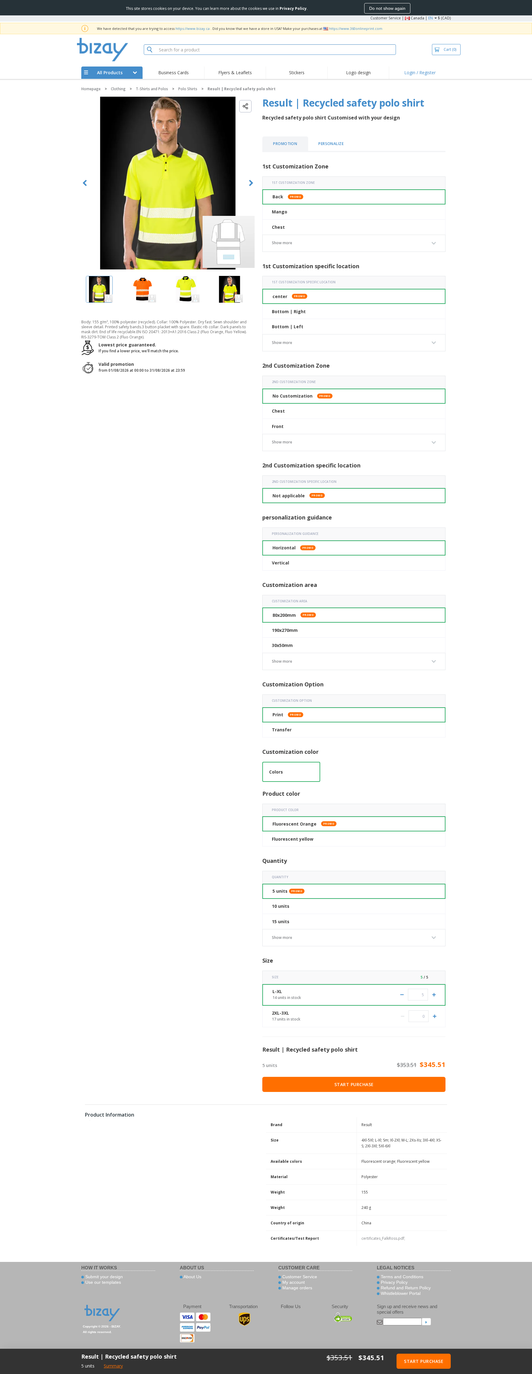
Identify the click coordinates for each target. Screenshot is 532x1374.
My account (293, 1282)
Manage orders (296, 1287)
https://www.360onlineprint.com (355, 28)
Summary (113, 1366)
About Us (192, 1276)
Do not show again (387, 8)
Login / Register (420, 72)
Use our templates (102, 1282)
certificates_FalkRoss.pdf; (383, 1238)
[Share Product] (245, 106)
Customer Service (385, 18)
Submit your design (103, 1276)
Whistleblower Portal (400, 1293)
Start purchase (354, 1084)
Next (251, 183)
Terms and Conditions (401, 1276)
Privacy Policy (394, 1282)
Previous (84, 183)
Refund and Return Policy (405, 1287)
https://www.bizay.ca (192, 28)
